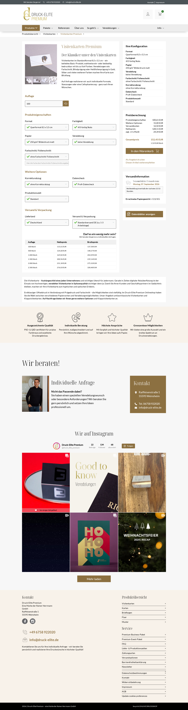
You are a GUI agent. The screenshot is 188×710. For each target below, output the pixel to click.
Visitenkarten (49, 34)
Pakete (46, 27)
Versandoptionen (130, 657)
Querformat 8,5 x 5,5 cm (41, 127)
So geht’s (91, 27)
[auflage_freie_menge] (44, 104)
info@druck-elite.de (73, 2)
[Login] (148, 14)
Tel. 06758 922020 (149, 403)
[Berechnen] (66, 103)
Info (159, 27)
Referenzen (64, 27)
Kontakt (150, 2)
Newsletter (127, 666)
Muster (125, 622)
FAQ (124, 644)
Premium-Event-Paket (132, 639)
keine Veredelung (85, 142)
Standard (34, 199)
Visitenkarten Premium (71, 34)
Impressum (160, 2)
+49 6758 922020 (53, 2)
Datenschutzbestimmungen (134, 673)
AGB (124, 691)
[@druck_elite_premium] (56, 446)
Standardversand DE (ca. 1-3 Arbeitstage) (90, 224)
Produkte (30, 27)
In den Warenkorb (142, 151)
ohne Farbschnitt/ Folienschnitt (44, 156)
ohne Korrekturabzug (40, 184)
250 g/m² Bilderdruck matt (42, 142)
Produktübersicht (30, 34)
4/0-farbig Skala (85, 127)
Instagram (32, 621)
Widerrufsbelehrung (131, 682)
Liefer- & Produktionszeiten (134, 648)
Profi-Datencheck (86, 184)
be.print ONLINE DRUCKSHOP (145, 706)
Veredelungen (110, 27)
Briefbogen (127, 612)
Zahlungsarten (128, 653)
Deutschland (36, 222)
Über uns (79, 27)
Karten (125, 608)
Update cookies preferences (134, 696)
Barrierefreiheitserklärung (134, 662)
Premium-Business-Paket (133, 634)
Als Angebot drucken (135, 159)
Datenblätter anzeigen (143, 214)
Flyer (124, 617)
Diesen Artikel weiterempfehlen (140, 162)
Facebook (25, 621)
